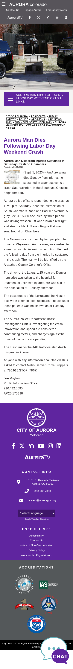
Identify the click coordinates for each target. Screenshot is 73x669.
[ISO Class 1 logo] (24, 605)
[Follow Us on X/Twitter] (38, 17)
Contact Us (12, 9)
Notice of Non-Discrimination (36, 545)
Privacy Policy (36, 550)
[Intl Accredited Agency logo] (36, 624)
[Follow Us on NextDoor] (47, 17)
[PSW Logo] (24, 585)
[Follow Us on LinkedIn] (66, 17)
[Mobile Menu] (4, 4)
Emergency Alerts (56, 9)
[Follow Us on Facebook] (30, 17)
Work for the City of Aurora (36, 555)
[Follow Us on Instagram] (57, 17)
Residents (38, 116)
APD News (38, 119)
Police (23, 119)
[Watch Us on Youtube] (41, 446)
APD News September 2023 (33, 122)
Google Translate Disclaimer (37, 519)
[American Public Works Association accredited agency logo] (48, 605)
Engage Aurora (33, 9)
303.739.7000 (42, 491)
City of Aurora (17, 116)
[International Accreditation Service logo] (48, 584)
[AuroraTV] (14, 17)
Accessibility (36, 535)
